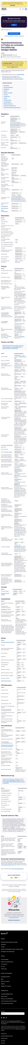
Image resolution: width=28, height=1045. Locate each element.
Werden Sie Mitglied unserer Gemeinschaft (12, 949)
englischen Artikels (8, 63)
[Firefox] (14, 39)
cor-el (6, 889)
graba (11, 891)
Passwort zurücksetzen (7, 998)
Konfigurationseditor (15, 124)
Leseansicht (6, 741)
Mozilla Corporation (15, 1021)
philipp (4, 889)
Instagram (6, 1017)
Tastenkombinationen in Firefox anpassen (12, 79)
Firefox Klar (4, 969)
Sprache (3, 1011)
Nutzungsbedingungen (7, 1036)
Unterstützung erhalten (7, 1003)
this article (12, 5)
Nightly (3, 983)
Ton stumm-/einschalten (7, 445)
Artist (9, 891)
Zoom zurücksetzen (4, 211)
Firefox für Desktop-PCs (7, 961)
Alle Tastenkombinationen (7, 864)
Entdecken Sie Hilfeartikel (7, 951)
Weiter (14, 24)
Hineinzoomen (4, 206)
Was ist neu (16, 35)
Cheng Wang (10, 889)
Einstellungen (17, 365)
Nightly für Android (6, 986)
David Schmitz (23, 890)
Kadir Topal (15, 889)
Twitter (3, 946)
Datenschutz (21, 35)
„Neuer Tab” (19, 332)
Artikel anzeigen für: (5, 29)
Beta (2, 979)
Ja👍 (12, 877)
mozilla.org (4, 1033)
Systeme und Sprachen (8, 35)
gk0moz (10, 890)
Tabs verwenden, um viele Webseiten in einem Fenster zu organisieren (12, 347)
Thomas (19, 889)
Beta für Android (5, 981)
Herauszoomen (4, 208)
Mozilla (4, 934)
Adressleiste (6, 313)
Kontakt (3, 1043)
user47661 (23, 889)
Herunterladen (4, 959)
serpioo (6, 890)
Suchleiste (5, 321)
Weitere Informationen (14, 920)
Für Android (4, 964)
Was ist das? (4, 996)
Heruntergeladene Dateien (7, 642)
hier (13, 67)
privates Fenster (8, 452)
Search (20, 9)
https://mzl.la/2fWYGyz (18, 868)
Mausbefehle (20, 74)
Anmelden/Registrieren (7, 994)
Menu (23, 9)
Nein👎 (17, 877)
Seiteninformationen (6, 680)
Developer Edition (5, 976)
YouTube (3, 1017)
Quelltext (3, 944)
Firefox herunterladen (14, 33)
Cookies (3, 1040)
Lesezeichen (4, 609)
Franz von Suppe (17, 890)
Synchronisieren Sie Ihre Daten (9, 1001)
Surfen (3, 14)
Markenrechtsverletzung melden (9, 942)
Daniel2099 (18, 891)
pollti (13, 890)
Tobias (14, 891)
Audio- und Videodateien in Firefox (11, 780)
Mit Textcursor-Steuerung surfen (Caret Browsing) (7, 746)
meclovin (3, 890)
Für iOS (3, 966)
